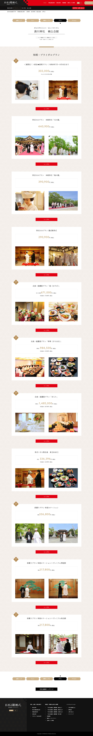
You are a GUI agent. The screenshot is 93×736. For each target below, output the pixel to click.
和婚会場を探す (35, 711)
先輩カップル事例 (50, 720)
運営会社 (70, 709)
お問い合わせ (71, 711)
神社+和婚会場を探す (36, 709)
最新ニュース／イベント (51, 718)
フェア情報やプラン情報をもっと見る (46, 37)
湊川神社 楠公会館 (26, 8)
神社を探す (34, 707)
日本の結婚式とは (72, 707)
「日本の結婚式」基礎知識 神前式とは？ (55, 709)
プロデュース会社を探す (36, 716)
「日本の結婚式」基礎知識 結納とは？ (54, 707)
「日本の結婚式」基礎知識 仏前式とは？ (55, 711)
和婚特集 (48, 716)
